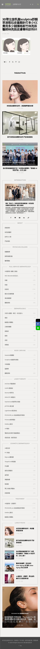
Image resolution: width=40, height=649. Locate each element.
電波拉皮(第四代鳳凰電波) (12, 433)
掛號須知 (7, 228)
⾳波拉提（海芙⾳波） (11, 437)
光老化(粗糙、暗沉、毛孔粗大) (14, 313)
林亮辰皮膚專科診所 (7, 640)
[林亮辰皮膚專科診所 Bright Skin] (13, 4)
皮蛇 (6, 340)
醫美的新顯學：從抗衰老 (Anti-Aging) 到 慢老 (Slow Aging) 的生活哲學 (24, 565)
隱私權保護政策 (27, 642)
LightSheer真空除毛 (11, 410)
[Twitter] (12, 62)
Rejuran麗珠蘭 (9, 457)
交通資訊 (16, 640)
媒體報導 (7, 252)
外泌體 (7, 466)
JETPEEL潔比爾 (9, 406)
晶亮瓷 (7, 475)
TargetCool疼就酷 (10, 461)
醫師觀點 (7, 261)
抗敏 (6, 280)
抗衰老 (7, 289)
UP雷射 (7, 428)
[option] (20, 607)
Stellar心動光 (9, 424)
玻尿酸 (7, 484)
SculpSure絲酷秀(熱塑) (12, 360)
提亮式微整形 (9, 470)
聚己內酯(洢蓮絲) (10, 488)
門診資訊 (7, 241)
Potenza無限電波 (10, 419)
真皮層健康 (8, 298)
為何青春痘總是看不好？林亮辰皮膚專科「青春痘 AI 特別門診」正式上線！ (20, 169)
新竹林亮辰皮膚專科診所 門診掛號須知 (20, 137)
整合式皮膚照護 (9, 294)
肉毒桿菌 (7, 493)
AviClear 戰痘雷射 (10, 384)
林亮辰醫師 (8, 232)
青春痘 (7, 345)
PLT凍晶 (7, 452)
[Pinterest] (16, 62)
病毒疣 (7, 331)
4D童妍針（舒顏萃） (11, 503)
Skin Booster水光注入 (11, 276)
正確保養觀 (8, 327)
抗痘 (6, 285)
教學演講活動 (9, 256)
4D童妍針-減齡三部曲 (11, 271)
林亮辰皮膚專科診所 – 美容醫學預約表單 (20, 106)
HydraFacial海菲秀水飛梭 (12, 402)
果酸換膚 (7, 479)
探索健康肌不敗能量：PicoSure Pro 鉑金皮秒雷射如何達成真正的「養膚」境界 (20, 619)
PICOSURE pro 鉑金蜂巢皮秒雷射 (15, 415)
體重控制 (7, 303)
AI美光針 (7, 448)
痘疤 (6, 336)
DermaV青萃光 (9, 393)
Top (20, 645)
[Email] (19, 62)
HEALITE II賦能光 (10, 397)
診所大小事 (8, 237)
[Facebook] (9, 62)
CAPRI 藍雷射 (9, 388)
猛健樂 (7, 369)
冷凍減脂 (7, 364)
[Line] (38, 328)
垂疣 (6, 318)
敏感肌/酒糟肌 (9, 322)
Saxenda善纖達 (9, 355)
